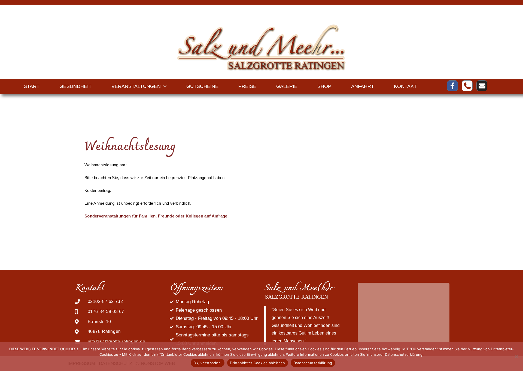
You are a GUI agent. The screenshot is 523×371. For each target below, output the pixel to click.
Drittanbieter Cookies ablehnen (257, 363)
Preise (247, 86)
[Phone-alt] (467, 85)
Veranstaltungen (136, 86)
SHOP (324, 86)
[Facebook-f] (452, 85)
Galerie (286, 86)
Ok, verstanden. (207, 363)
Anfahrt (362, 86)
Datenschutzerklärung (312, 363)
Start (31, 86)
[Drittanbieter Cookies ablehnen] (516, 356)
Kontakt (405, 86)
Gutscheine (202, 86)
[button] (361, 316)
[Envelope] (481, 85)
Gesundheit (75, 86)
